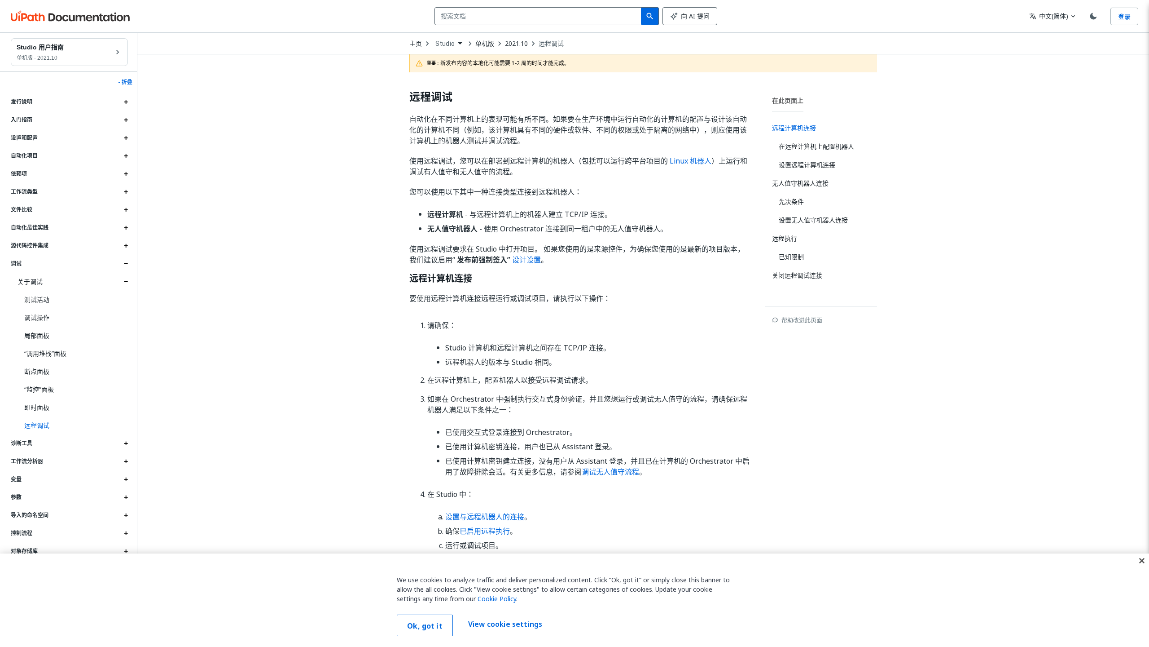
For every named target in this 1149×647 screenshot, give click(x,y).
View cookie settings (505, 624)
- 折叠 (125, 82)
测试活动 (36, 299)
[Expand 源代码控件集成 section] (125, 246)
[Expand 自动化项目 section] (125, 156)
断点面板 (36, 371)
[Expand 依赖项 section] (125, 174)
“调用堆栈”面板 (45, 353)
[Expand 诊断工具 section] (125, 443)
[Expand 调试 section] (125, 264)
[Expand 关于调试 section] (125, 282)
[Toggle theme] (1093, 16)
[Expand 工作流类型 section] (125, 192)
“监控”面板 (39, 389)
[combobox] (540, 16)
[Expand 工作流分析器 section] (125, 461)
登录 (1124, 16)
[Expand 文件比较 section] (125, 210)
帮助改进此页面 (801, 319)
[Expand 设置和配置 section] (125, 138)
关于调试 (30, 281)
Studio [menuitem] (445, 43)
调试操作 (36, 317)
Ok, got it (425, 625)
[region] (574, 600)
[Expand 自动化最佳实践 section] (125, 228)
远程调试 (551, 43)
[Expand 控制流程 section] (125, 533)
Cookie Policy (497, 598)
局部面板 (36, 335)
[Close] (1142, 560)
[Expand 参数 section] (125, 497)
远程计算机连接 (440, 278)
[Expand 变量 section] (125, 479)
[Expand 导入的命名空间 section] (125, 515)
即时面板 (36, 407)
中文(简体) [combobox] (1048, 16)
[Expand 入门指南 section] (125, 120)
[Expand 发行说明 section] (125, 102)
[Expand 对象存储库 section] (125, 551)
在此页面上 (787, 100)
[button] (73, 425)
